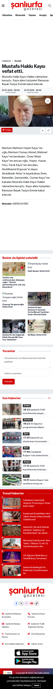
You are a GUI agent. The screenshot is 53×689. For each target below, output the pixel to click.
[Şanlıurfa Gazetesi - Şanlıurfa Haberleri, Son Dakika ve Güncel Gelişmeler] (26, 5)
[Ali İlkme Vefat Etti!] (39, 326)
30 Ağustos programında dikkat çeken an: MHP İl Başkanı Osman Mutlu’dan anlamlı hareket (36, 426)
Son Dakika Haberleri (14, 644)
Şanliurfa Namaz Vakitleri (11, 625)
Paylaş (8, 130)
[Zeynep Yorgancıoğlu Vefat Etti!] (13, 297)
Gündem (7, 15)
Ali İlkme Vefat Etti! (37, 335)
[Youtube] (31, 603)
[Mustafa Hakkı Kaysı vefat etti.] (26, 111)
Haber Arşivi (37, 644)
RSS (9, 673)
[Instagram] (26, 603)
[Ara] (49, 6)
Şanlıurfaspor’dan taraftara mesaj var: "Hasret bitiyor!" (35, 482)
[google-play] (26, 662)
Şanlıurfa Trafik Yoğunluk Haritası (36, 625)
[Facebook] (16, 603)
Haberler (6, 61)
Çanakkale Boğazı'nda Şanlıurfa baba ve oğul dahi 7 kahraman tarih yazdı (37, 454)
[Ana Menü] (3, 6)
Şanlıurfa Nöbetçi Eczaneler (11, 615)
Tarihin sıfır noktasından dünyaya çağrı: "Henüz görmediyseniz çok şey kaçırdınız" (13, 282)
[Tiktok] (36, 603)
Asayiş (42, 15)
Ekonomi (20, 15)
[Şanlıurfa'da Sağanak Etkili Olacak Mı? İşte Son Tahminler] (13, 326)
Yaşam (32, 15)
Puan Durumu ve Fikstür (11, 635)
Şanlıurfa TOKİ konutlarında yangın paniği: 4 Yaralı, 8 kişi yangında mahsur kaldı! (35, 412)
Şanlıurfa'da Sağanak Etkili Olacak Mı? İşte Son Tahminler (13, 337)
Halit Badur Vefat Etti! (39, 271)
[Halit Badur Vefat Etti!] (39, 266)
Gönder (8, 381)
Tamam (36, 685)
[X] (21, 603)
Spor (26, 434)
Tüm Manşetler (38, 634)
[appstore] (26, 653)
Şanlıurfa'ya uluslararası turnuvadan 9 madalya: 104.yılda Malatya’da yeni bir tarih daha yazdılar (36, 440)
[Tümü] (49, 398)
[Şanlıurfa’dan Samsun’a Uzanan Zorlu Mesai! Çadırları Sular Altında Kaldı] (39, 299)
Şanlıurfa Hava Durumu (36, 615)
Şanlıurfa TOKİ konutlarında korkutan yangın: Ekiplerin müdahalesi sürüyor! (34, 468)
